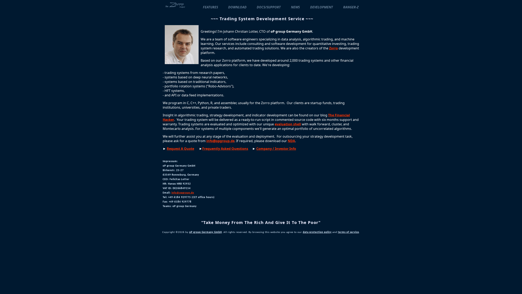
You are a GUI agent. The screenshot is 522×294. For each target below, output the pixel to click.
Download (237, 7)
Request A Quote (180, 148)
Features (210, 7)
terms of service (348, 232)
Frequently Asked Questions (225, 148)
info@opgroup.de (220, 141)
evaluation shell (288, 124)
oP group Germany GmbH (205, 232)
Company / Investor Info (276, 148)
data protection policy (317, 232)
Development (321, 7)
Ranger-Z (351, 7)
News (295, 7)
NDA (291, 141)
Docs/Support (269, 7)
